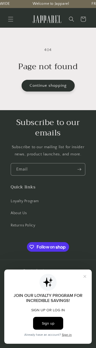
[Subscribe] (79, 169)
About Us (19, 213)
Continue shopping (48, 85)
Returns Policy (23, 225)
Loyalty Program (25, 201)
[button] (71, 19)
